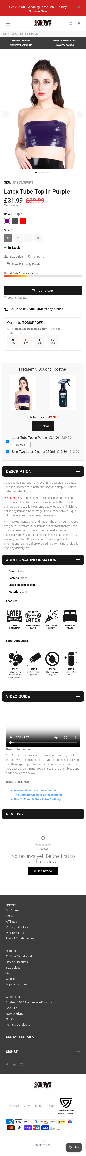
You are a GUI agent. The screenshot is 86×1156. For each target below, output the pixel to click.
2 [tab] (39, 172)
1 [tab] (36, 172)
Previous (6, 114)
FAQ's (9, 916)
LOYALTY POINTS (65, 45)
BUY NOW (43, 426)
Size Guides (13, 967)
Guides (10, 978)
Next (80, 114)
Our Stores (12, 910)
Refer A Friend (14, 1013)
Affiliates (11, 921)
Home (5, 33)
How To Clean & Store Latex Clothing (37, 799)
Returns (11, 950)
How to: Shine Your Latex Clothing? (36, 790)
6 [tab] (50, 172)
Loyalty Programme (18, 984)
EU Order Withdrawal (19, 956)
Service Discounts (17, 962)
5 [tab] (47, 172)
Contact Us (13, 996)
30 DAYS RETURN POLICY (65, 40)
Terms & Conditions (18, 1024)
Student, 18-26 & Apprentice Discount (29, 1002)
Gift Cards (12, 1019)
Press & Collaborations (20, 938)
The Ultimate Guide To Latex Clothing (38, 794)
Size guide (16, 256)
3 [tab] (42, 172)
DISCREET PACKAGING (21, 45)
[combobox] (21, 445)
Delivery (11, 904)
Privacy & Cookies (17, 927)
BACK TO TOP (43, 1145)
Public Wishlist (15, 932)
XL (38, 238)
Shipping (38, 256)
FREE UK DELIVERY (21, 40)
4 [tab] (44, 172)
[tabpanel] (43, 112)
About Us (11, 1008)
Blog (9, 973)
